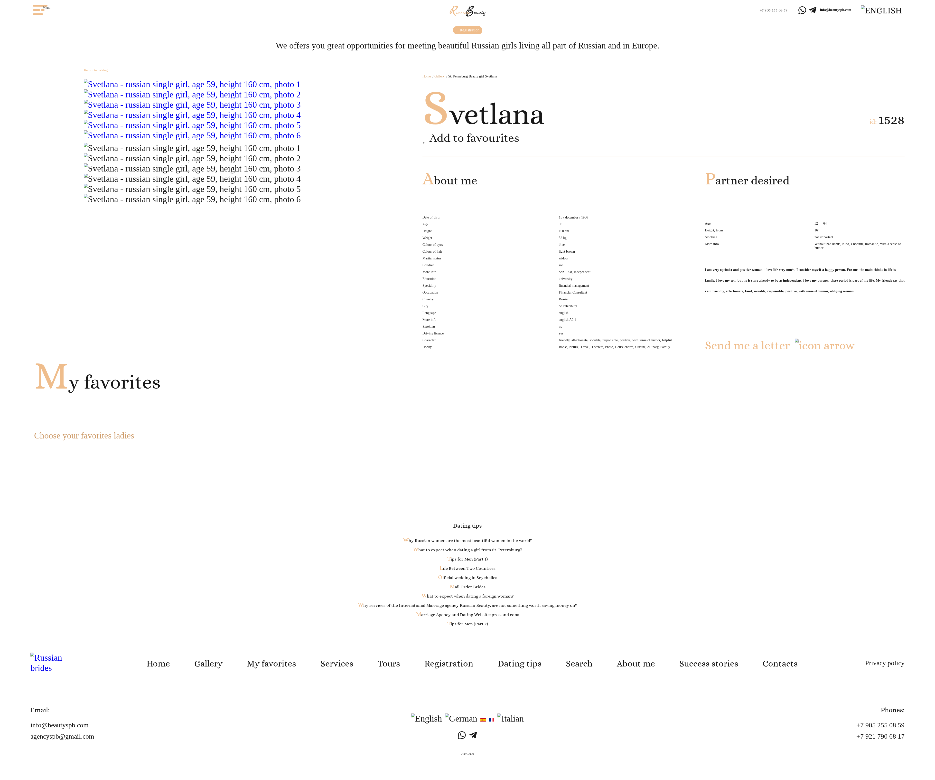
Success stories (708, 663)
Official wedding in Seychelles (467, 577)
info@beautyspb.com (835, 10)
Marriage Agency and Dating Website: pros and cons (467, 614)
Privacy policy (885, 663)
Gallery (439, 76)
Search (579, 663)
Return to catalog (96, 70)
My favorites (97, 382)
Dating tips (520, 663)
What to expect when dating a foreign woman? (467, 596)
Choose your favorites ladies (84, 435)
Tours (389, 663)
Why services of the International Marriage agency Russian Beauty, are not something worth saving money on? (467, 605)
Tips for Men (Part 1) (467, 559)
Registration (469, 30)
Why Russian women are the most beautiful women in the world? (467, 540)
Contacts (780, 663)
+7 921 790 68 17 (880, 736)
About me (636, 663)
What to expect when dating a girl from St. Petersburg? (467, 549)
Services (336, 663)
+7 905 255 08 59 (773, 10)
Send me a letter (747, 345)
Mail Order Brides (468, 586)
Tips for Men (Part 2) (467, 623)
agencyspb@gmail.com (62, 736)
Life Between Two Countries (467, 568)
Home (426, 76)
